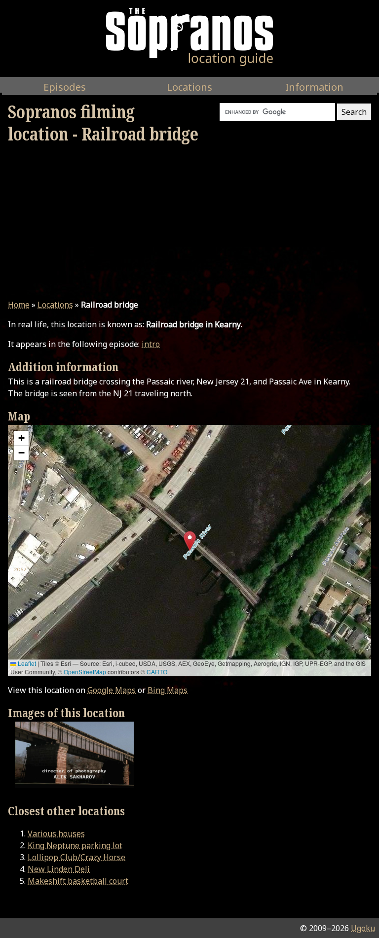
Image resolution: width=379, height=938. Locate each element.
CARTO (157, 671)
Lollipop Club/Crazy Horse (76, 857)
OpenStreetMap (85, 671)
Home (19, 304)
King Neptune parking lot (75, 845)
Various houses (56, 833)
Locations (55, 304)
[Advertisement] (189, 222)
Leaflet (26, 663)
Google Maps (111, 690)
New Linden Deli (59, 869)
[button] (190, 541)
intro (151, 344)
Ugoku (363, 928)
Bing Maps (168, 690)
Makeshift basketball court (78, 880)
